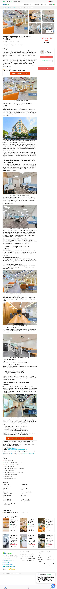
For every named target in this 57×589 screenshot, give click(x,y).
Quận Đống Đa (31, 554)
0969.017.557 (46, 580)
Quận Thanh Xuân (24, 556)
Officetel (49, 554)
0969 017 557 (7, 1)
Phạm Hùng (41, 559)
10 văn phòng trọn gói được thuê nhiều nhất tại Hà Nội (22, 453)
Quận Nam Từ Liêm (24, 560)
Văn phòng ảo (50, 561)
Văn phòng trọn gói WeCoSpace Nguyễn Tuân (49, 521)
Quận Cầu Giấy (32, 558)
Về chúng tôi (43, 4)
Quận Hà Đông (23, 558)
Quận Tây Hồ (31, 556)
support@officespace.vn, (43, 579)
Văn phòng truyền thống (51, 564)
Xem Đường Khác (42, 563)
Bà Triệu (40, 561)
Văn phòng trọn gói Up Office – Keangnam (31, 537)
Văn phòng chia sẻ (51, 559)
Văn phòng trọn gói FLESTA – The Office (14, 521)
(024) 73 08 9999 (7, 560)
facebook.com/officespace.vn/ (9, 566)
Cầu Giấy (40, 557)
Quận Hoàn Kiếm (24, 554)
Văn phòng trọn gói (50, 557)
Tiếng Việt (51, 1)
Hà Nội (9, 7)
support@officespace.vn (17, 1)
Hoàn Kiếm (14, 7)
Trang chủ (20, 4)
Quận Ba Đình (31, 560)
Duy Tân (40, 555)
